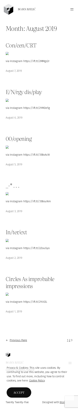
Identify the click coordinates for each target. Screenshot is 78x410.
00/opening (19, 138)
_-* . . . (13, 185)
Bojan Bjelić (27, 9)
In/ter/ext (16, 231)
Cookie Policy (37, 380)
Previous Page (16, 340)
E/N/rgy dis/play (24, 91)
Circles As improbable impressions (30, 282)
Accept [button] (18, 392)
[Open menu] (72, 9)
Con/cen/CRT (21, 44)
